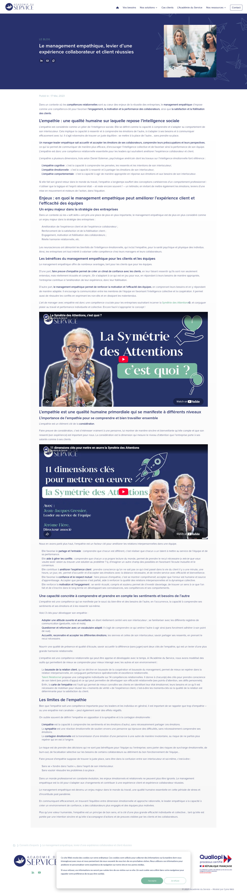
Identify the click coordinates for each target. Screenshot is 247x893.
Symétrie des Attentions (175, 302)
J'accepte (152, 880)
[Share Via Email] (47, 60)
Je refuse (175, 880)
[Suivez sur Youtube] (39, 872)
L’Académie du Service (189, 8)
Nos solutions (147, 8)
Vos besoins (129, 8)
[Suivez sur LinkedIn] (32, 872)
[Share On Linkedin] (41, 60)
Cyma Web (229, 889)
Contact (236, 7)
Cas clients (168, 8)
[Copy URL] (53, 60)
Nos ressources (214, 8)
